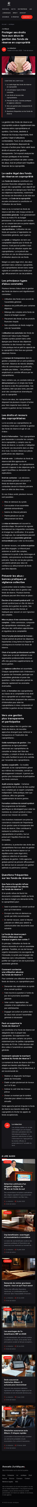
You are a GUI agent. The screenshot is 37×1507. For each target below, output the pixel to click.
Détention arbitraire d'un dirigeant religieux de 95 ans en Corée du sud (15, 1186)
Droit (15, 13)
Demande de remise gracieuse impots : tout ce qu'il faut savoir (18, 1284)
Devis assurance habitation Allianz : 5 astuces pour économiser (15, 1382)
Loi (30, 9)
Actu (13, 9)
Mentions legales (7, 1481)
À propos (15, 17)
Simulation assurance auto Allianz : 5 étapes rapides (16, 1431)
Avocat (23, 13)
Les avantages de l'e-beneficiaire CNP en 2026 (15, 1332)
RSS (16, 1481)
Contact (27, 17)
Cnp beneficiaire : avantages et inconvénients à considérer (17, 1236)
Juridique (6, 13)
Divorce (5, 17)
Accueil (5, 9)
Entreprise (22, 9)
